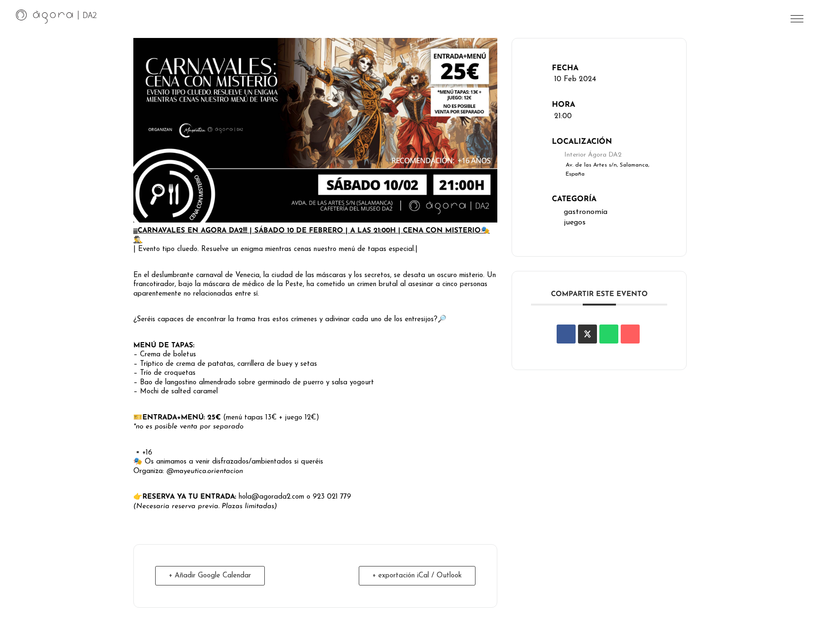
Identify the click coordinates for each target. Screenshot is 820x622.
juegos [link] (575, 222)
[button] (798, 21)
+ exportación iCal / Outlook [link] (417, 575)
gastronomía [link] (585, 212)
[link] (56, 16)
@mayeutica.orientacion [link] (205, 471)
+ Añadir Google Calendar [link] (210, 575)
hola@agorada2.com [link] (271, 497)
